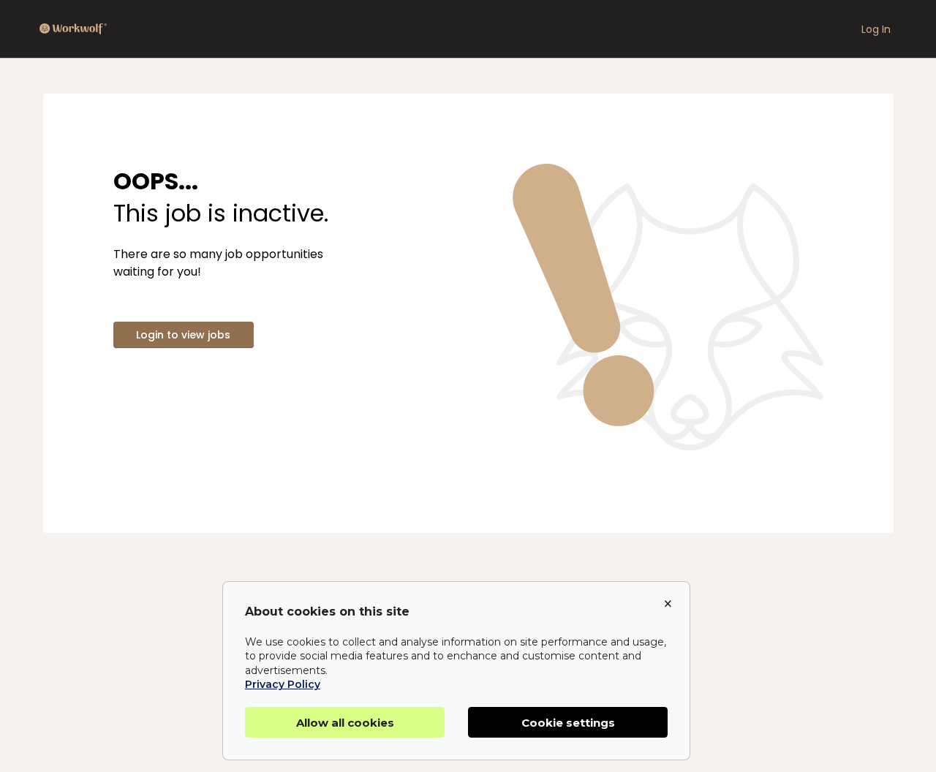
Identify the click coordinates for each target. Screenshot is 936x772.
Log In (876, 29)
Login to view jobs (183, 335)
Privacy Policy (282, 684)
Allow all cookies (345, 723)
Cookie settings (568, 723)
